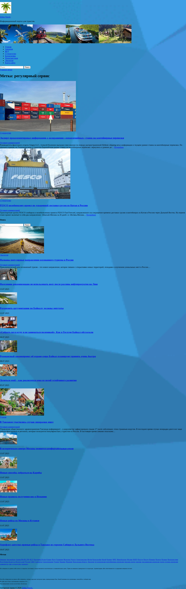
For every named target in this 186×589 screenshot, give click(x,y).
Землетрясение (81, 559)
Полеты (158, 559)
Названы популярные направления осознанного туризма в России (37, 260)
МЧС (114, 559)
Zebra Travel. (5, 17)
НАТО (135, 559)
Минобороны (122, 559)
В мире (48, 559)
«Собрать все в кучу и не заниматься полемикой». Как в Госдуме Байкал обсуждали (46, 332)
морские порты (130, 562)
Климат (109, 559)
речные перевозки (171, 562)
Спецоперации (48, 562)
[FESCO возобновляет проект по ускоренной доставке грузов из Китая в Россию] (93, 173)
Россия (27, 562)
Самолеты (38, 562)
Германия (59, 559)
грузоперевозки (100, 562)
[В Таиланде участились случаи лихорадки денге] (22, 415)
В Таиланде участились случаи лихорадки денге (26, 422)
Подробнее (119, 147)
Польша (164, 559)
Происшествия (11, 58)
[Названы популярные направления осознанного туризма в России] (22, 253)
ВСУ (31, 559)
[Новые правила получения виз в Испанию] (8, 492)
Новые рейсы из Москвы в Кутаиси (19, 520)
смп (10, 564)
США (33, 562)
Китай (104, 559)
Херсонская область (80, 562)
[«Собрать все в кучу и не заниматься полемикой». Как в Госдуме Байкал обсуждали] (8, 327)
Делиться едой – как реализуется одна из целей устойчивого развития (38, 380)
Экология (9, 60)
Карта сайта (10, 63)
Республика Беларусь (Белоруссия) (12, 562)
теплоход (25, 564)
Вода (54, 559)
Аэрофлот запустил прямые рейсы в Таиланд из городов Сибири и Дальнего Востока (47, 544)
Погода (140, 559)
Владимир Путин (40, 559)
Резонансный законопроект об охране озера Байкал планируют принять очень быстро (48, 356)
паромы (138, 562)
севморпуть (4, 564)
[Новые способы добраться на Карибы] (8, 468)
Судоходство (10, 54)
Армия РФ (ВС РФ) (22, 559)
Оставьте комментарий (10, 143)
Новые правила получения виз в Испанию (23, 496)
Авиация (9, 49)
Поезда (146, 559)
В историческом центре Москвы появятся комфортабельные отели (37, 448)
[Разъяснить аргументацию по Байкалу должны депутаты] (8, 303)
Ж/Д (7, 51)
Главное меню (6, 70)
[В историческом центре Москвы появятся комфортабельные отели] (8, 444)
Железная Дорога (70, 559)
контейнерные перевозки (115, 562)
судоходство (16, 564)
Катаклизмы (10, 56)
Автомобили (11, 559)
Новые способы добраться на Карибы (21, 472)
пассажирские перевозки (151, 562)
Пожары (152, 559)
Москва (129, 559)
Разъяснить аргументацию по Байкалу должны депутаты (32, 308)
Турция (56, 562)
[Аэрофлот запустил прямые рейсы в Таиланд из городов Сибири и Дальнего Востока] (8, 540)
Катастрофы (96, 559)
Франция (69, 562)
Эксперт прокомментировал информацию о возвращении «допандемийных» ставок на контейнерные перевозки (62, 138)
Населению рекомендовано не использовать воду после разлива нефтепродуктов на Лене (49, 284)
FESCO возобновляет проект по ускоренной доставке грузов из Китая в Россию (44, 205)
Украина (62, 562)
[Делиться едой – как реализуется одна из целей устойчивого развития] (8, 375)
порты (162, 562)
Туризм (8, 47)
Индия (89, 559)
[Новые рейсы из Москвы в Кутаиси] (8, 516)
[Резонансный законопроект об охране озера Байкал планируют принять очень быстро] (8, 351)
